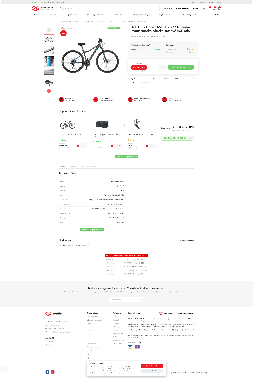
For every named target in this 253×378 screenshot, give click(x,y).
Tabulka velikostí (89, 166)
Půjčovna (201, 2)
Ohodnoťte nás (91, 343)
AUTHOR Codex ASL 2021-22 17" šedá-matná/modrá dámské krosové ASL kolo (122, 21)
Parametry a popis (68, 166)
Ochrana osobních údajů (94, 327)
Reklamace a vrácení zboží (94, 320)
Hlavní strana (63, 21)
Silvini (88, 337)
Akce (114, 317)
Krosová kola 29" (91, 21)
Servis (193, 2)
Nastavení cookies (152, 371)
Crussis (89, 333)
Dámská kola (80, 21)
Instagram (51, 345)
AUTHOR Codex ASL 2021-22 (71, 134)
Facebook (51, 342)
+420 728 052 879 (40, 2)
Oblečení (115, 330)
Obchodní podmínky (93, 317)
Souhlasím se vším (152, 366)
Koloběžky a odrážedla (119, 327)
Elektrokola (116, 320)
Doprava (89, 323)
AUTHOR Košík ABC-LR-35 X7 (140, 134)
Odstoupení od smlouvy (94, 347)
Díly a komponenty (118, 340)
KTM (88, 340)
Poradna (210, 2)
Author (89, 330)
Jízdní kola (71, 21)
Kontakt (219, 2)
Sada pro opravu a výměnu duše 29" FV (106, 135)
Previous (49, 30)
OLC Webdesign (202, 373)
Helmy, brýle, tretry (118, 333)
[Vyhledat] (60, 8)
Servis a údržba (117, 343)
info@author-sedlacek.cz (58, 2)
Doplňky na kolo (117, 337)
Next (49, 91)
